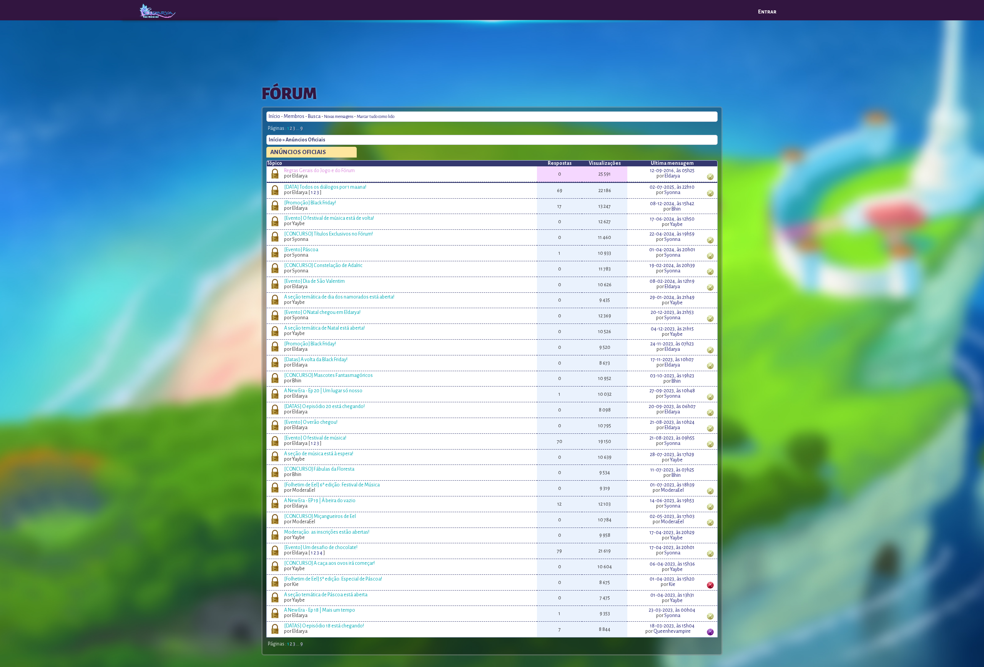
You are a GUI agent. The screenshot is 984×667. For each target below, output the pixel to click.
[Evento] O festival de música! (315, 438)
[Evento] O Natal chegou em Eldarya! (322, 312)
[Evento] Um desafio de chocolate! (320, 547)
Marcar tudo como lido (375, 116)
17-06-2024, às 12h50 (672, 219)
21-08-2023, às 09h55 (672, 438)
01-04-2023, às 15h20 (672, 579)
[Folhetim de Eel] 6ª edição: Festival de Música (332, 485)
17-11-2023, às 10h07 (672, 359)
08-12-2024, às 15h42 (672, 203)
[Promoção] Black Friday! (310, 203)
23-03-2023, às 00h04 (672, 610)
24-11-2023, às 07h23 (672, 344)
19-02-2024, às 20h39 (672, 265)
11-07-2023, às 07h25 (672, 470)
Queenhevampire (672, 631)
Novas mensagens (338, 116)
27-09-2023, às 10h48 (672, 390)
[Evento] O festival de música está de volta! (329, 218)
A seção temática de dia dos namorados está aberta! (339, 297)
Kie (672, 584)
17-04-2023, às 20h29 (672, 532)
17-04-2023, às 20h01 (672, 547)
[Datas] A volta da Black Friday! (315, 359)
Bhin (676, 209)
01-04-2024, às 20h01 (672, 249)
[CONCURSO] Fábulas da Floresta (319, 469)
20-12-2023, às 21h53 (672, 312)
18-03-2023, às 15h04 (672, 626)
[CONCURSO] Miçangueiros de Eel (320, 516)
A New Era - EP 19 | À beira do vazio (320, 500)
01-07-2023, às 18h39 (672, 485)
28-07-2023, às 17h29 (672, 454)
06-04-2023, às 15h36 (672, 564)
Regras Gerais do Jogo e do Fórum (319, 170)
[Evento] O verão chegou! (310, 422)
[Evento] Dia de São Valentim (314, 281)
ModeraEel (672, 490)
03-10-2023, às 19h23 (672, 375)
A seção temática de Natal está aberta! (324, 328)
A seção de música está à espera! (318, 453)
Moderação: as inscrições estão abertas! (326, 532)
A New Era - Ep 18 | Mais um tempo (319, 610)
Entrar (767, 12)
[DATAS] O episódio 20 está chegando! (324, 406)
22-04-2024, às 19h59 (672, 234)
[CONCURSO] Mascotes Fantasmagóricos (328, 375)
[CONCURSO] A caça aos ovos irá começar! (329, 563)
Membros (294, 116)
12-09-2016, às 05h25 (672, 170)
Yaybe (676, 224)
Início (274, 116)
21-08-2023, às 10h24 (672, 422)
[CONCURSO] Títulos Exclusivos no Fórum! (328, 234)
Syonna (672, 192)
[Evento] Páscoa (301, 249)
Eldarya (672, 176)
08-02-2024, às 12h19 (672, 281)
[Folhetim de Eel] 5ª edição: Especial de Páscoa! (333, 579)
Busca (314, 116)
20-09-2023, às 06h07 (672, 406)
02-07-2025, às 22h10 (672, 187)
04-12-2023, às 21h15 (672, 329)
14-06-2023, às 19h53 (672, 500)
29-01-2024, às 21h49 (672, 297)
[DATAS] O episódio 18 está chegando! (324, 626)
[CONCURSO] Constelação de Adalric (323, 265)
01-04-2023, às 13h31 (672, 595)
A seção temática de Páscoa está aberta (325, 594)
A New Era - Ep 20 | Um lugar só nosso (323, 390)
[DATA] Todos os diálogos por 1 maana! (325, 187)
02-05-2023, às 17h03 (672, 516)
